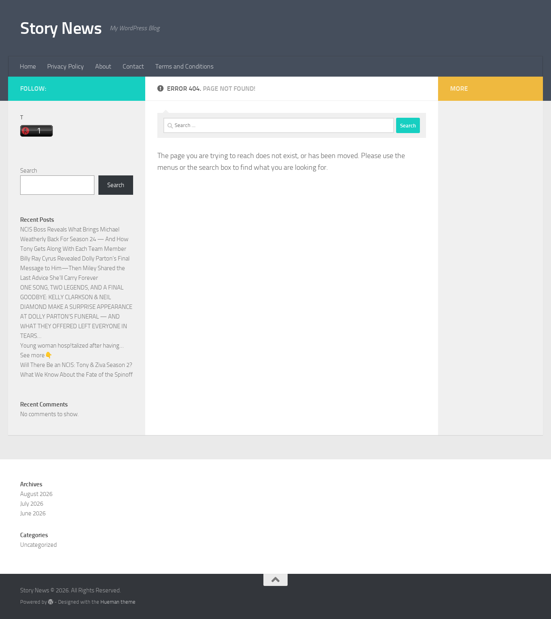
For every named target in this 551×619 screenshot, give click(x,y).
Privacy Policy (65, 66)
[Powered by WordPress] (50, 601)
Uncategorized (38, 544)
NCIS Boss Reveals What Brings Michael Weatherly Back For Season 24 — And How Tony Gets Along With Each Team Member (74, 239)
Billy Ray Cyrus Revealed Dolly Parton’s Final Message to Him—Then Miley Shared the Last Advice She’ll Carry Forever (74, 268)
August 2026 (36, 494)
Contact (133, 66)
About (103, 66)
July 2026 (31, 503)
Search (28, 170)
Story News (61, 28)
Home (28, 66)
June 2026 (33, 513)
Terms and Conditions (184, 66)
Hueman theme (118, 602)
